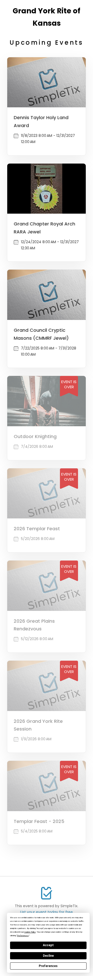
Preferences (48, 966)
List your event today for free (46, 912)
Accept (48, 945)
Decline (48, 956)
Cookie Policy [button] (30, 932)
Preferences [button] (23, 935)
